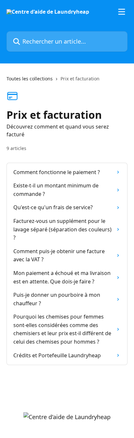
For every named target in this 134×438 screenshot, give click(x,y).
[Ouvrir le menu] (121, 12)
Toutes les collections (30, 78)
